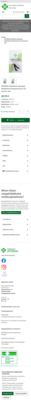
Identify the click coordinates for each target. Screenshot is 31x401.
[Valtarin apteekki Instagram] (15, 267)
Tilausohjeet (5, 344)
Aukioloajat (4, 1)
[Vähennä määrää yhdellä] (20, 112)
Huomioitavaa (7, 150)
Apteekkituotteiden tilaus (11, 235)
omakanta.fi (4, 205)
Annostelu (6, 140)
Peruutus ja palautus (7, 348)
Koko (4, 161)
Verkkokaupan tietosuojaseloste (11, 332)
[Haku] (27, 16)
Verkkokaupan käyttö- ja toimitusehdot (13, 342)
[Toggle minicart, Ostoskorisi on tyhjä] (27, 12)
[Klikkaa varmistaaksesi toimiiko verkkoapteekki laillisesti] (15, 357)
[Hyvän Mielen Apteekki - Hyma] (15, 274)
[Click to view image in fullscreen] (15, 61)
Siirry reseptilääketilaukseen (11, 212)
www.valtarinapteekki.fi (8, 255)
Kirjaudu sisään (19, 12)
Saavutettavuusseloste (8, 338)
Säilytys (5, 156)
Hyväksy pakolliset (21, 393)
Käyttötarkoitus (8, 135)
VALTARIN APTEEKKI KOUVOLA (16, 6)
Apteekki (8, 107)
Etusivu (3, 37)
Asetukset (6, 397)
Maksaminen (7, 224)
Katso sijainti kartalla (7, 286)
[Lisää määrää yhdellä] (28, 112)
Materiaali (6, 145)
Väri (4, 166)
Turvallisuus (7, 219)
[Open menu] (3, 12)
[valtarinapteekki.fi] (15, 250)
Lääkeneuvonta (8, 229)
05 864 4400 (4, 315)
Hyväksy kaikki (7, 393)
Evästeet (3, 334)
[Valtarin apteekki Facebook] (15, 260)
